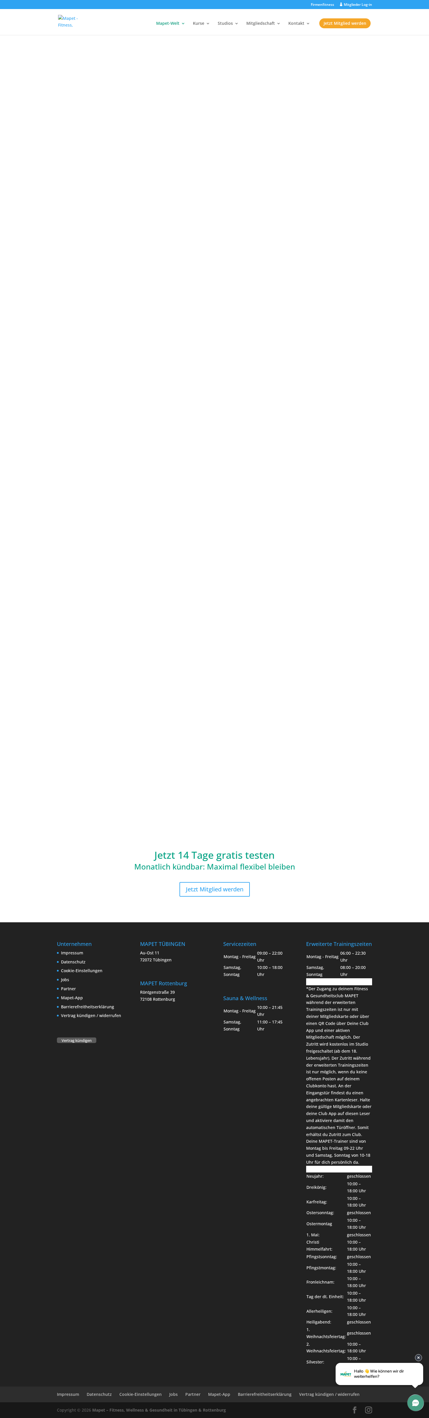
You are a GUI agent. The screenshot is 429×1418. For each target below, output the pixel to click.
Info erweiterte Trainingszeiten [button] (336, 981)
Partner (68, 988)
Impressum (72, 953)
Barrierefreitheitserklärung (87, 1006)
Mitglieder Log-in (358, 5)
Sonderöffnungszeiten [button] (328, 1169)
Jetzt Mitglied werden (345, 23)
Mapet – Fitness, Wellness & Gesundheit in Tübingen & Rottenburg (159, 1410)
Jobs (65, 979)
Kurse (198, 23)
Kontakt (296, 23)
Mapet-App (72, 997)
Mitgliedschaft (260, 23)
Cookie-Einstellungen (81, 970)
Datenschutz (73, 962)
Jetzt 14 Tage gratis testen (256, 290)
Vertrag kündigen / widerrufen (91, 1015)
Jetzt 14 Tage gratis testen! (214, 100)
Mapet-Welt (167, 23)
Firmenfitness (322, 5)
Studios (225, 23)
